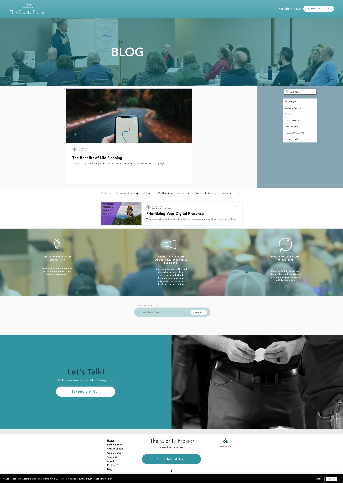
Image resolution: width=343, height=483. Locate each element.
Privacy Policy (106, 478)
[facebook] (171, 471)
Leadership (183, 193)
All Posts (105, 193)
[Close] (339, 479)
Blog (109, 469)
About (110, 461)
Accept (331, 478)
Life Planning (164, 193)
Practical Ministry (206, 193)
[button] (285, 9)
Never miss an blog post (148, 305)
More (224, 193)
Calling (147, 193)
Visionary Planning (127, 193)
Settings (319, 478)
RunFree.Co (113, 465)
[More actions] (237, 207)
